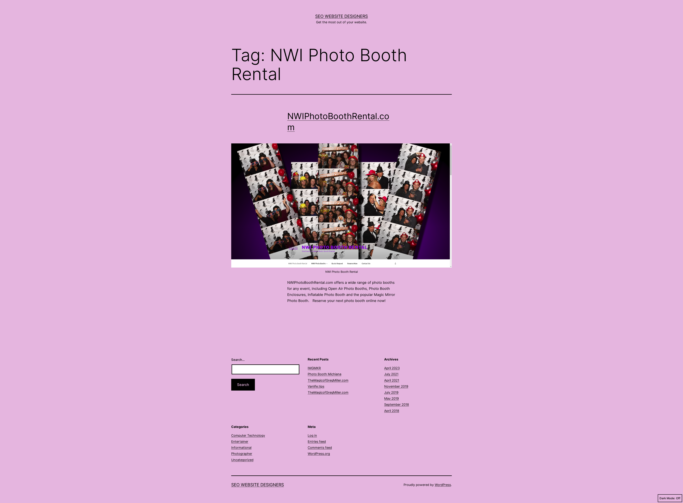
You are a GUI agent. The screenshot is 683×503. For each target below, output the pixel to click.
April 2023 (392, 368)
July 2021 (391, 374)
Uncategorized (242, 460)
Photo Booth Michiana (324, 374)
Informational (241, 447)
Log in (312, 435)
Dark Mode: (667, 498)
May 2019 (391, 398)
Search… (238, 360)
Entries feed (317, 441)
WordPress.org (319, 453)
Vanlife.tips (316, 386)
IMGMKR (314, 368)
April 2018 (391, 411)
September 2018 (396, 404)
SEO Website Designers (341, 16)
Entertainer (239, 441)
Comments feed (320, 447)
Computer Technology (248, 435)
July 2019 (391, 392)
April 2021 (391, 380)
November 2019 (396, 386)
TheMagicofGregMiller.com (328, 380)
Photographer (241, 453)
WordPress (443, 485)
